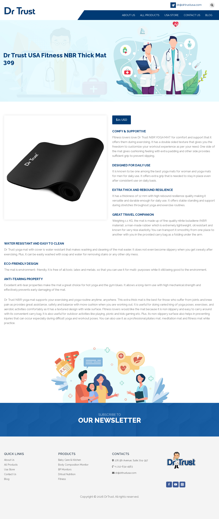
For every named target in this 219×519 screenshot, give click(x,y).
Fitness (62, 479)
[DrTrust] (19, 10)
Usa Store (171, 15)
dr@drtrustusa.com (189, 4)
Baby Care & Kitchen (69, 460)
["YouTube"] (176, 484)
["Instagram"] (182, 484)
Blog (208, 15)
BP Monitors (65, 469)
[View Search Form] (212, 5)
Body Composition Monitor (73, 464)
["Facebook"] (169, 484)
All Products (149, 15)
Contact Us (192, 15)
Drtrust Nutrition (66, 474)
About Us (128, 15)
